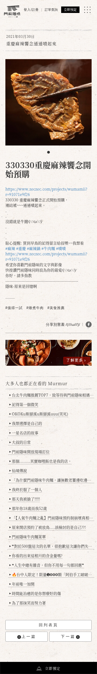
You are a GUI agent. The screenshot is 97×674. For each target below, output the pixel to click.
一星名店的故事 (23, 432)
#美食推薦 (56, 308)
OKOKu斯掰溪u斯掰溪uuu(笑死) (38, 413)
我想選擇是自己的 (25, 423)
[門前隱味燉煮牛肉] (12, 11)
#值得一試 (14, 308)
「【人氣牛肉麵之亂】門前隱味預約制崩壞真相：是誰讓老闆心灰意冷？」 (51, 517)
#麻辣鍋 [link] (33, 248)
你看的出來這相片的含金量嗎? (36, 555)
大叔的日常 (20, 442)
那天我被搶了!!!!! (24, 499)
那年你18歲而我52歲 (28, 508)
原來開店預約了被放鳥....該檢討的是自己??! (47, 527)
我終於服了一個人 (25, 489)
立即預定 (70, 10)
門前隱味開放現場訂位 (29, 451)
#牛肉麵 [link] (48, 248)
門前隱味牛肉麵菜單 (27, 536)
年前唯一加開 (21, 584)
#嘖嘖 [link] (61, 248)
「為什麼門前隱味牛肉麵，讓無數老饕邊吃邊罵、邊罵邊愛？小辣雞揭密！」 (51, 480)
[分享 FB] (89, 324)
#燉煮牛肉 (35, 308)
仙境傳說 (18, 470)
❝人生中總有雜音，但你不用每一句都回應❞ (46, 565)
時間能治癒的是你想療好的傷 (35, 593)
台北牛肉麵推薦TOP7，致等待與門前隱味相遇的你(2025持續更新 (51, 395)
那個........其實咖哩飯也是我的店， (40, 461)
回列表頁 (48, 625)
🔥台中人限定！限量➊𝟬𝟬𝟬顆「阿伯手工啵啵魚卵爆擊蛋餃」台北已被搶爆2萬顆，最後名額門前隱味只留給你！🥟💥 (51, 574)
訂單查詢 (51, 10)
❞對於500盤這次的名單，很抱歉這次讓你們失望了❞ (51, 546)
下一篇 (68, 636)
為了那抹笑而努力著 (27, 602)
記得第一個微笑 (23, 404)
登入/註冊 (31, 10)
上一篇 (29, 636)
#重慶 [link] (21, 248)
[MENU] (87, 10)
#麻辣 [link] (10, 248)
